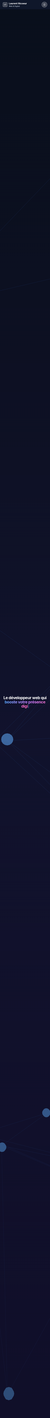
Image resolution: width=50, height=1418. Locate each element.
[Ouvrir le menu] (44, 4)
